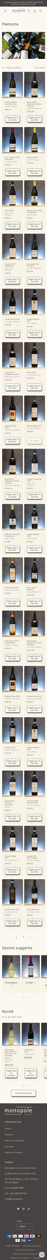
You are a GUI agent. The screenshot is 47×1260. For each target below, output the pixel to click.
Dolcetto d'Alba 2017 (10, 857)
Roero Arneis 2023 (12, 588)
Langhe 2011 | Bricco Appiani (32, 857)
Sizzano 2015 (10, 747)
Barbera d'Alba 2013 (34, 426)
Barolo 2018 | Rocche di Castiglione (10, 803)
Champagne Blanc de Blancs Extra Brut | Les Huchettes (11, 1052)
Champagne (11, 982)
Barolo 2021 (9, 211)
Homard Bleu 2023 (29, 1051)
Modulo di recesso (13, 1152)
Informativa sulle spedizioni (20, 1258)
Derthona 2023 (32, 157)
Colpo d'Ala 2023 (33, 909)
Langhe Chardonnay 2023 (34, 480)
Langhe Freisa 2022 (34, 696)
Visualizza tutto (23, 1093)
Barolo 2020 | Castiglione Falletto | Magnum (34, 104)
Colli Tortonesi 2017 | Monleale (12, 158)
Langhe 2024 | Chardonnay (10, 265)
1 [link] (16, 937)
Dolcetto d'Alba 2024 (10, 427)
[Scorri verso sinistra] (18, 997)
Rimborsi (9, 1134)
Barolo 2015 (31, 372)
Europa (29, 982)
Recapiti (37, 1258)
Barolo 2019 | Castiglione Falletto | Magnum (34, 643)
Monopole (16, 1246)
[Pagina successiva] (31, 937)
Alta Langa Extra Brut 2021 (33, 265)
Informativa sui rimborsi (32, 1246)
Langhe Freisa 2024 (12, 319)
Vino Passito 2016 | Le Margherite (12, 642)
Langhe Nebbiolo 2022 (33, 748)
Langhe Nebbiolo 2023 (33, 320)
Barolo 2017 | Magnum (32, 589)
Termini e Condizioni (14, 1140)
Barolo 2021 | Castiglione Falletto (12, 373)
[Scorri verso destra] (29, 997)
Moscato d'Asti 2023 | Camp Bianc (12, 535)
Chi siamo (9, 1146)
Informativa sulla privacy (24, 1250)
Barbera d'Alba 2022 (12, 696)
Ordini (8, 1129)
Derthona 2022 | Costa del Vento (11, 103)
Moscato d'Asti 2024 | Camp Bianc (34, 211)
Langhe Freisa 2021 (12, 909)
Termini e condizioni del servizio (24, 1254)
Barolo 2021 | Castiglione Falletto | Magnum (12, 481)
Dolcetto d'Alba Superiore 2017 (32, 802)
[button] (5, 11)
